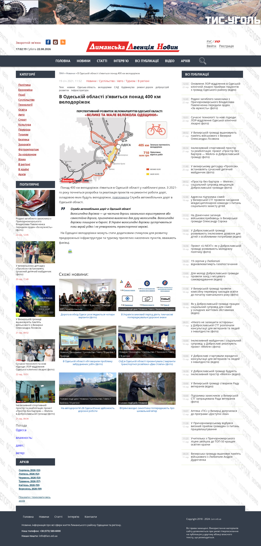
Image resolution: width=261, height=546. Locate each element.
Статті (102, 61)
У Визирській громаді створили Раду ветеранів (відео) (210, 384)
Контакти (91, 516)
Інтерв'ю (121, 61)
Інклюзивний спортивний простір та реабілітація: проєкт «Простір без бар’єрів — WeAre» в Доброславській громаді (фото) (210, 152)
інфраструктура (79, 90)
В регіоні (24, 164)
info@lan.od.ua (48, 536)
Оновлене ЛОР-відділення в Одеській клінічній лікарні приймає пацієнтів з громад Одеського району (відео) (211, 87)
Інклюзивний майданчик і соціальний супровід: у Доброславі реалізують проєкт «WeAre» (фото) (211, 343)
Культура (24, 124)
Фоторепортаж (28, 149)
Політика (24, 85)
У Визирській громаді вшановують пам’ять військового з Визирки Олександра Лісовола (209, 135)
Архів (185, 61)
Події (21, 95)
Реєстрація (226, 46)
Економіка (25, 90)
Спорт (22, 119)
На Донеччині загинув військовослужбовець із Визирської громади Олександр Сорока (209, 218)
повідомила (120, 197)
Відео (169, 61)
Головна (63, 61)
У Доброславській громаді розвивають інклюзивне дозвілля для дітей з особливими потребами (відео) (211, 233)
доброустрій (162, 87)
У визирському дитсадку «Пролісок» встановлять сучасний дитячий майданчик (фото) (210, 169)
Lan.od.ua (216, 519)
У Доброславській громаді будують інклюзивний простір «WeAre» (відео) (211, 372)
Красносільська (74, 309)
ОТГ (62, 309)
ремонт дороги (145, 87)
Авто (21, 114)
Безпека (23, 139)
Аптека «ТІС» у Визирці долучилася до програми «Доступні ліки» (209, 412)
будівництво (128, 87)
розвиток (64, 90)
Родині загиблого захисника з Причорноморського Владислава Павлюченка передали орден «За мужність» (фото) (208, 103)
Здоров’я (24, 144)
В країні (23, 169)
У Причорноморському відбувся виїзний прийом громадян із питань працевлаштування (210, 426)
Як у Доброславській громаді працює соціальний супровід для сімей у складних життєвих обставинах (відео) (211, 308)
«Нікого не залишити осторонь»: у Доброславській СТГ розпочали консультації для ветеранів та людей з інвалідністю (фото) (211, 326)
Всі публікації (147, 61)
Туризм (23, 134)
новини (71, 87)
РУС (209, 41)
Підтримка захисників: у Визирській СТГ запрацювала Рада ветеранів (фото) (210, 398)
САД (116, 87)
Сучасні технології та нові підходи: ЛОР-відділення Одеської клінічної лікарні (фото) (209, 120)
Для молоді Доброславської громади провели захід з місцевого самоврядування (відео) (210, 276)
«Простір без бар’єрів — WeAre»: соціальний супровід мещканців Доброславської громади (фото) (208, 184)
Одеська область (86, 87)
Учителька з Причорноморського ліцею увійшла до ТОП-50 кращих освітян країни (208, 441)
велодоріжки (105, 87)
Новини (83, 61)
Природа (24, 129)
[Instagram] (56, 42)
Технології (25, 104)
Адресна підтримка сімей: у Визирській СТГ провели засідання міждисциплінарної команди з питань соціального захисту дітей (211, 201)
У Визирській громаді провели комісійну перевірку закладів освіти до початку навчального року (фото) (210, 291)
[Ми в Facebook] (48, 42)
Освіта (22, 109)
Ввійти (211, 46)
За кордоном (27, 154)
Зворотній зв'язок (28, 43)
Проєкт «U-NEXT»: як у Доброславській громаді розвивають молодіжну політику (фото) (211, 249)
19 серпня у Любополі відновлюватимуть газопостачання (209, 262)
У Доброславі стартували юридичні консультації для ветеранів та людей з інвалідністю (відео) (211, 359)
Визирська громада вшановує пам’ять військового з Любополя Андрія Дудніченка (211, 457)
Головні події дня (128, 309)
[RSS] (63, 42)
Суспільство (26, 99)
